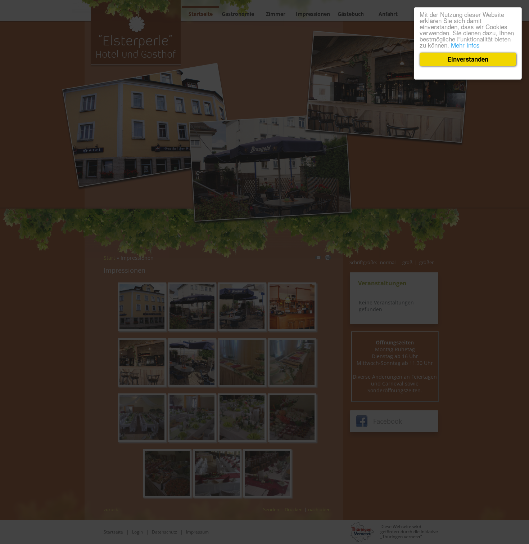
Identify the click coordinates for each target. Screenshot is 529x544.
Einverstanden (467, 59)
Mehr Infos (465, 44)
